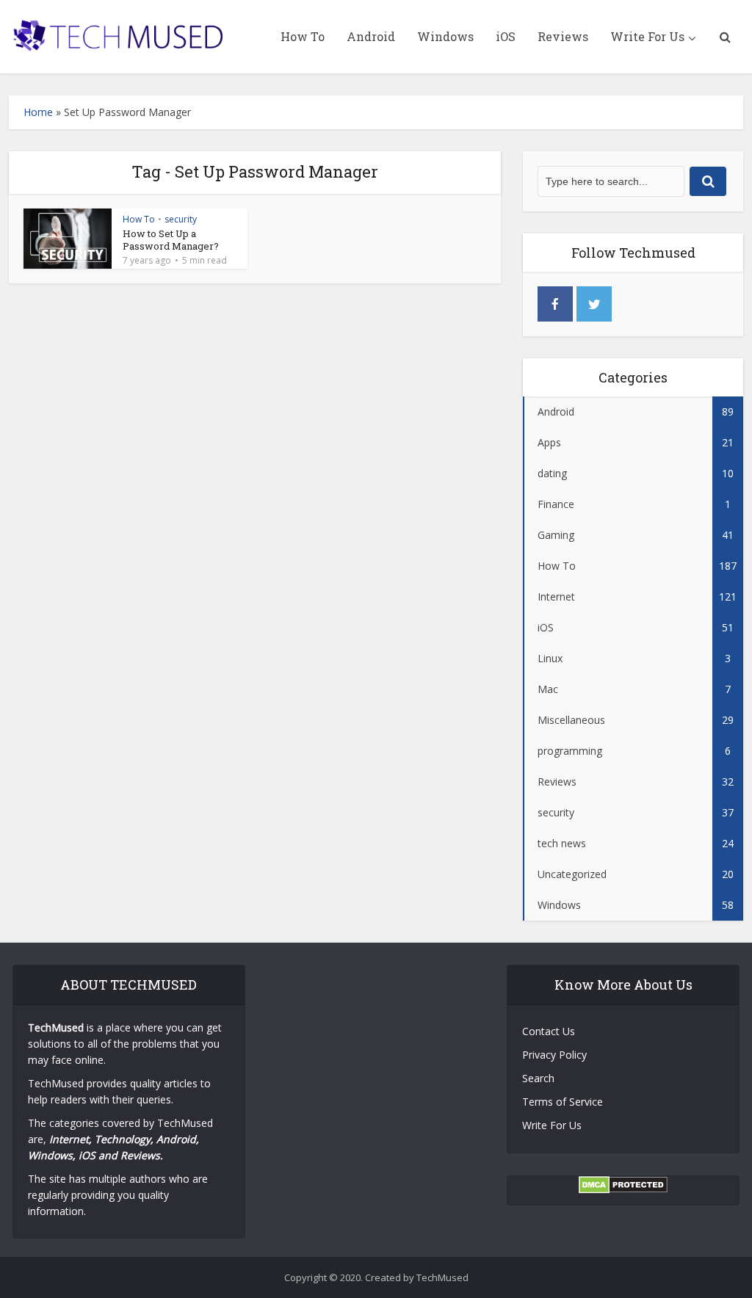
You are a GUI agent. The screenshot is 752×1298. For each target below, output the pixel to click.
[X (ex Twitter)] (594, 304)
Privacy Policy (554, 1055)
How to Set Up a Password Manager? (171, 240)
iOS (506, 36)
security (180, 219)
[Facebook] (555, 304)
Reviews (563, 36)
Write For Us (647, 36)
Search (538, 1078)
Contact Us (548, 1031)
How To (303, 36)
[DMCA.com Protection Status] (623, 1184)
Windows (445, 36)
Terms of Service (562, 1102)
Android (371, 36)
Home (38, 112)
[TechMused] (119, 32)
